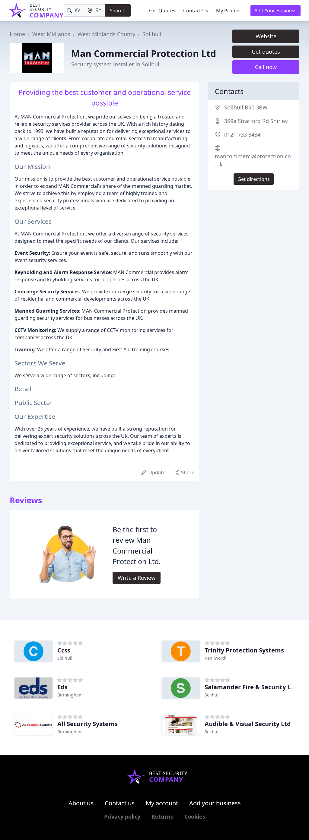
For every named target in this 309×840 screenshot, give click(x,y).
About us (81, 803)
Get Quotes (162, 10)
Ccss (63, 650)
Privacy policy (122, 816)
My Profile (227, 10)
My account (162, 803)
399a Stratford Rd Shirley (256, 121)
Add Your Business (275, 10)
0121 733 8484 (242, 134)
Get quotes (266, 51)
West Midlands (51, 34)
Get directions (253, 179)
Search (118, 10)
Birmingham (70, 695)
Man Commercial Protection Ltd (143, 53)
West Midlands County (106, 34)
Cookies (194, 816)
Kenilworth (216, 658)
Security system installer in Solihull (116, 64)
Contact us (120, 803)
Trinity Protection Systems (244, 650)
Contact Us (195, 10)
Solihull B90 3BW (246, 107)
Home (17, 34)
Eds (62, 687)
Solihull (151, 34)
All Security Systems (87, 724)
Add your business (215, 803)
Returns (162, 816)
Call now (266, 67)
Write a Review (136, 577)
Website (266, 36)
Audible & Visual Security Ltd (248, 724)
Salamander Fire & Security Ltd (251, 687)
